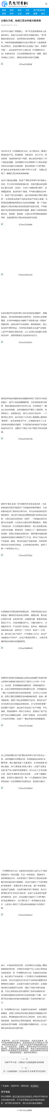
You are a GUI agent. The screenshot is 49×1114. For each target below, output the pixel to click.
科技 (43, 10)
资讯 (20, 10)
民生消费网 (27, 1110)
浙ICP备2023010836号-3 (23, 1096)
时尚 (12, 13)
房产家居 (37, 10)
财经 (12, 10)
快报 (4, 10)
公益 (20, 13)
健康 (35, 13)
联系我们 (35, 1086)
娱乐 (43, 13)
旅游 (4, 13)
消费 (27, 13)
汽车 (27, 10)
